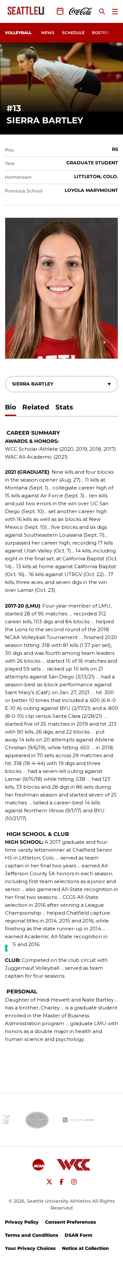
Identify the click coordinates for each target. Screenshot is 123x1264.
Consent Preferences (70, 1222)
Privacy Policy (22, 1222)
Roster (100, 32)
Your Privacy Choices (30, 1248)
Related (35, 407)
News (47, 32)
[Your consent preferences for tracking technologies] (6, 948)
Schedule (73, 32)
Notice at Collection (85, 1248)
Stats (64, 407)
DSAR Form (78, 1235)
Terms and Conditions (31, 1235)
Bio (10, 407)
